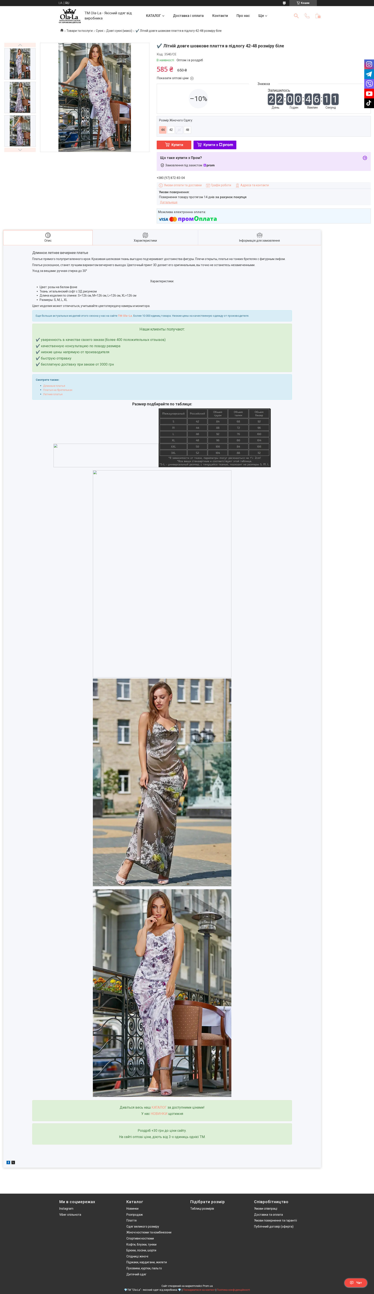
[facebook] (8, 1163)
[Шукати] (296, 15)
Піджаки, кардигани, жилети (146, 1262)
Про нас (243, 16)
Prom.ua (208, 1286)
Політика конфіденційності (233, 1289)
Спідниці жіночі (137, 1256)
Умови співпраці (265, 1208)
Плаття (131, 1220)
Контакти (220, 16)
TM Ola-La (125, 315)
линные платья (55, 385)
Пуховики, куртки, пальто (144, 1268)
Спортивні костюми (140, 1238)
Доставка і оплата (188, 16)
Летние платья (53, 394)
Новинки (132, 1208)
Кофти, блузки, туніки (141, 1244)
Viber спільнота (70, 1214)
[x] (13, 1163)
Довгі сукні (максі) (119, 30)
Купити (177, 145)
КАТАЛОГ (153, 16)
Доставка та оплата (268, 1214)
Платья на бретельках (57, 390)
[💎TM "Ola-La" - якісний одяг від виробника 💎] (69, 15)
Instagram (66, 1208)
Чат (359, 1282)
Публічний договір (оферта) (273, 1226)
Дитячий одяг (136, 1274)
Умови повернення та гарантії (275, 1220)
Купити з (210, 145)
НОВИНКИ (159, 1114)
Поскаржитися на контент (199, 1289)
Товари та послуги (79, 30)
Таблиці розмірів (202, 1208)
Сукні (99, 30)
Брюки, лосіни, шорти (141, 1250)
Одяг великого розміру (142, 1226)
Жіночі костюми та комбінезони (148, 1232)
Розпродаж (134, 1214)
